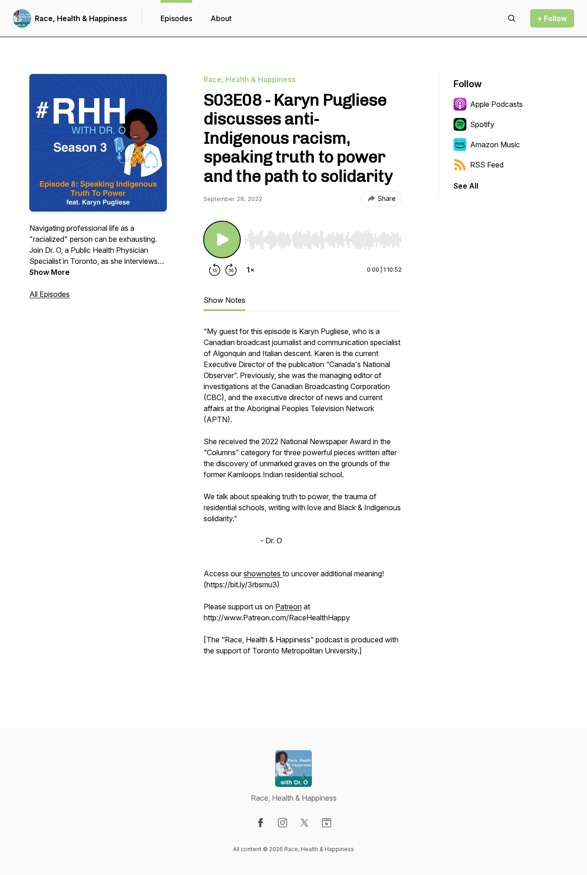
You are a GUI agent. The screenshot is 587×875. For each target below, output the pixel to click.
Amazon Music (495, 144)
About (221, 18)
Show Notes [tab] (224, 300)
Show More (49, 272)
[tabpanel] (303, 501)
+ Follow (552, 18)
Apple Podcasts (496, 104)
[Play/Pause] (222, 239)
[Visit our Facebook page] (260, 822)
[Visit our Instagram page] (282, 822)
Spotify (482, 124)
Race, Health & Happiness (81, 18)
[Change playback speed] (250, 269)
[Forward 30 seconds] (231, 269)
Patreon (288, 606)
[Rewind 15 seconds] (214, 269)
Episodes (176, 18)
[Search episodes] (511, 18)
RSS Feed (487, 164)
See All (466, 185)
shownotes (263, 573)
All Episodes (49, 294)
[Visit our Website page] (326, 822)
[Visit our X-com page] (304, 822)
